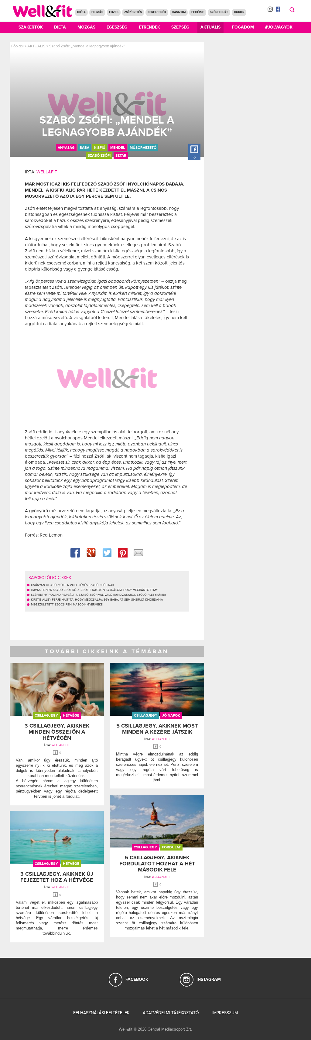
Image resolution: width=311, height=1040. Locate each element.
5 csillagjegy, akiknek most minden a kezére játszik (157, 728)
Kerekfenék (157, 12)
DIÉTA (81, 12)
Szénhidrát (219, 12)
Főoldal (17, 46)
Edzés (113, 12)
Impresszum (225, 1012)
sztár (120, 155)
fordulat (171, 847)
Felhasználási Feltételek (101, 1012)
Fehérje (197, 12)
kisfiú (99, 147)
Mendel (117, 147)
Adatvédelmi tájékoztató (171, 1012)
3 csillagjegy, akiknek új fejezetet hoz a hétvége (56, 877)
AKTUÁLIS (36, 46)
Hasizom (179, 12)
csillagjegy (46, 715)
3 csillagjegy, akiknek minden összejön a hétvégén (57, 731)
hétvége (71, 715)
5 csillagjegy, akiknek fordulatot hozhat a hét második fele (157, 863)
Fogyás (97, 12)
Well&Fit (46, 172)
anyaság (66, 147)
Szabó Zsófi (99, 155)
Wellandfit (61, 745)
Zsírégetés (133, 12)
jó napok (171, 715)
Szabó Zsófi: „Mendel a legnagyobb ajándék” (87, 46)
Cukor (239, 12)
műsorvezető (143, 147)
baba (84, 147)
